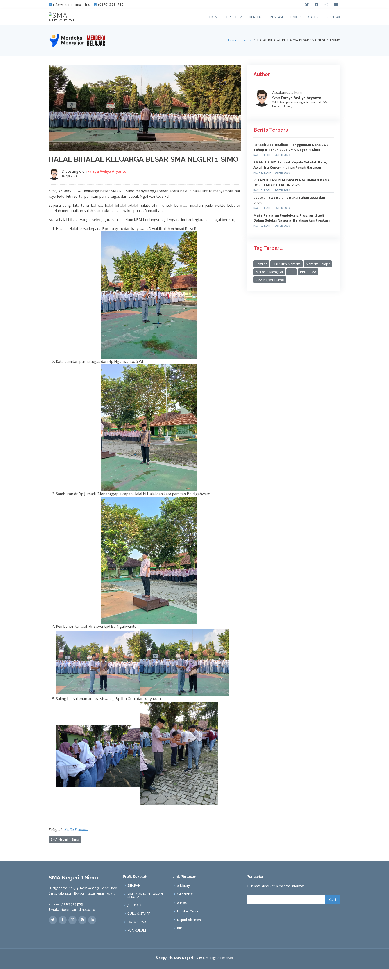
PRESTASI (275, 17)
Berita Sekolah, (76, 829)
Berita (247, 40)
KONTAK (333, 17)
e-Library (183, 885)
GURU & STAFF (138, 913)
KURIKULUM (136, 930)
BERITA (255, 17)
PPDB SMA (308, 272)
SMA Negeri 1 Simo (65, 839)
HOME (214, 17)
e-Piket (182, 902)
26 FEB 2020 (282, 155)
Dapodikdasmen (189, 919)
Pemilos (261, 264)
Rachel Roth (262, 155)
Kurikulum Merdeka (286, 264)
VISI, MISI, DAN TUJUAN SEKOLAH (145, 895)
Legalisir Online (188, 911)
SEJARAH (133, 885)
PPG (291, 272)
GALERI (314, 17)
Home (232, 40)
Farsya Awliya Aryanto (107, 171)
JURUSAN (134, 904)
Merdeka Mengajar (269, 272)
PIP (179, 928)
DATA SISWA (136, 922)
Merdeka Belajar (318, 264)
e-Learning (184, 894)
